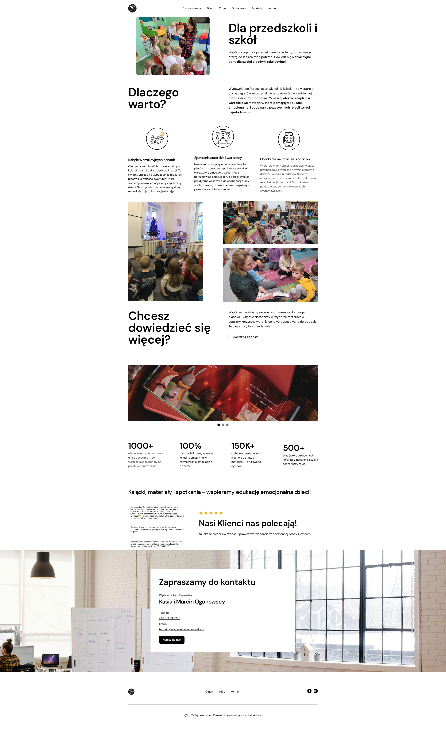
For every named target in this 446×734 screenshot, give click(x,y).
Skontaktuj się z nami (245, 337)
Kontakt (272, 8)
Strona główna (192, 8)
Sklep (209, 8)
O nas (222, 8)
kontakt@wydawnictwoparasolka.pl (181, 629)
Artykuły (256, 8)
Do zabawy (239, 8)
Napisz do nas (172, 639)
